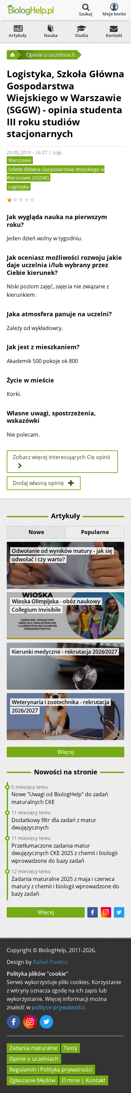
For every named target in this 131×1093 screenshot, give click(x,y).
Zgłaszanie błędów (32, 1080)
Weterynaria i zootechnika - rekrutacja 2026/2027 (60, 706)
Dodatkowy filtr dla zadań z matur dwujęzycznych (53, 823)
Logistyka (18, 187)
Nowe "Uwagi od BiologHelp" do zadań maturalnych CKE (59, 798)
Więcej (65, 752)
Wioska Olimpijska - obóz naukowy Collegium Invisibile (56, 605)
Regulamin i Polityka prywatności (50, 1069)
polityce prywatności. (59, 1007)
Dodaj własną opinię (38, 483)
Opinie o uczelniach (33, 1058)
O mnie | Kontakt (83, 1080)
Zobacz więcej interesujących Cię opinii (61, 457)
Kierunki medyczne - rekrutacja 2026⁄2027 (64, 651)
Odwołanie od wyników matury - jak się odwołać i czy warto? (62, 555)
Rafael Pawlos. (51, 962)
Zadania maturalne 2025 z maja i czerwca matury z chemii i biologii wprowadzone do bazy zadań (65, 886)
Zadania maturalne (33, 1048)
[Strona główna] (12, 54)
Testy (70, 1048)
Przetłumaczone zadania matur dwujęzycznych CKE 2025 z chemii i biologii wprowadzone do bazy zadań (64, 853)
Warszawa (19, 160)
